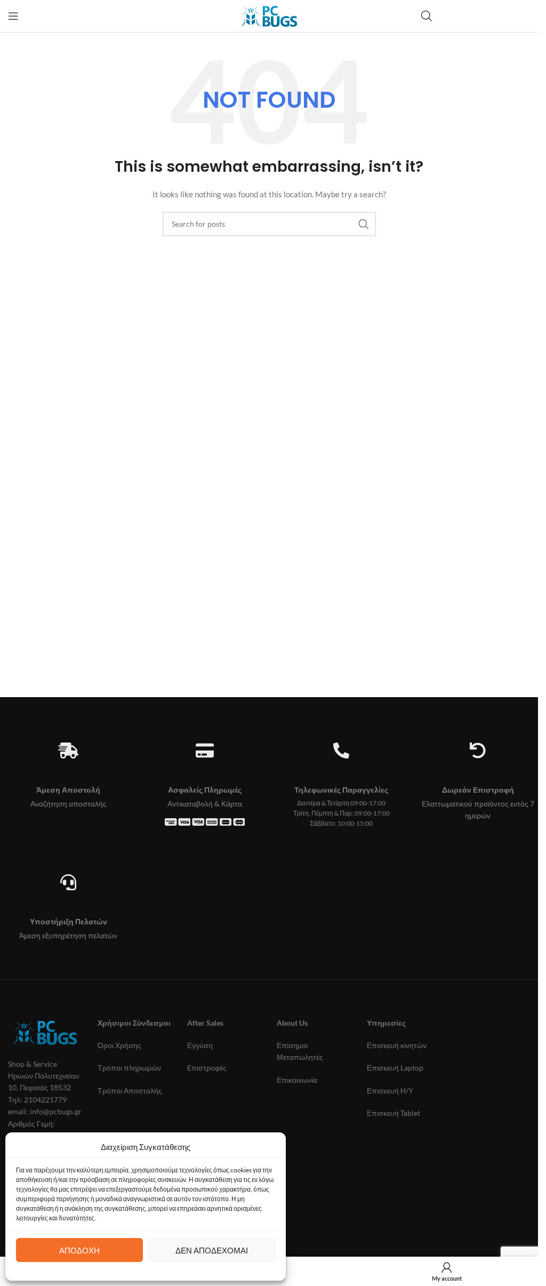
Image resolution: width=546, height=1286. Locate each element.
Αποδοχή (79, 1250)
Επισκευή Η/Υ (390, 1090)
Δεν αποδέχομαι (211, 1250)
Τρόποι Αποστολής (130, 1090)
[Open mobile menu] (13, 16)
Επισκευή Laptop (395, 1067)
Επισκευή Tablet (393, 1112)
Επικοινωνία (297, 1079)
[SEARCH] (363, 224)
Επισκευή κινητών (397, 1045)
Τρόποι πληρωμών (129, 1067)
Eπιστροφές (207, 1067)
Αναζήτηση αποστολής (68, 803)
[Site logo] (269, 15)
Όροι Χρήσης (119, 1045)
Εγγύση (200, 1045)
